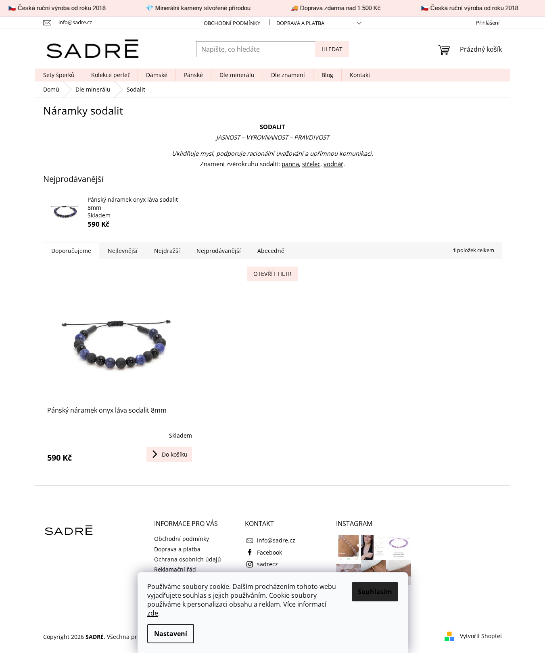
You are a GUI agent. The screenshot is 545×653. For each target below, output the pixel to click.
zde (152, 613)
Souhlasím (375, 591)
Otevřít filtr (272, 273)
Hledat (332, 49)
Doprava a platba (300, 23)
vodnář (333, 164)
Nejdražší (167, 251)
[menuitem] (59, 75)
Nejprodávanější (218, 251)
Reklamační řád (175, 569)
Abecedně (270, 251)
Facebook (269, 552)
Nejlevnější (123, 251)
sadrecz (267, 564)
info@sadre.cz (276, 540)
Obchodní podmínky (232, 23)
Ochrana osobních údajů (187, 559)
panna (290, 164)
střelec (311, 164)
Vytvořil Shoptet (481, 636)
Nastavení (170, 633)
